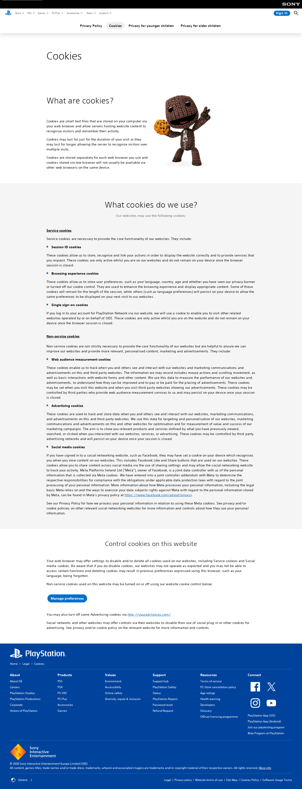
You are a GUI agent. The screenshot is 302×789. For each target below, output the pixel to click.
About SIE (16, 681)
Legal (25, 664)
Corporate (16, 705)
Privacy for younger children (151, 26)
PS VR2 (62, 693)
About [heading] (15, 675)
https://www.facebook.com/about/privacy (158, 495)
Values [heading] (110, 675)
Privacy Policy (91, 26)
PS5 (29, 13)
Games (41, 13)
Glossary (206, 711)
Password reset (163, 705)
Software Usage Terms (277, 780)
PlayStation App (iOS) (261, 715)
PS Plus (56, 13)
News (89, 13)
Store (18, 13)
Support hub (160, 681)
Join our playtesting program (266, 727)
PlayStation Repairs (165, 699)
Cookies (115, 26)
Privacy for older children (201, 26)
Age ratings (207, 693)
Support (103, 13)
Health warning (210, 699)
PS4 (60, 687)
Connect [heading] (254, 675)
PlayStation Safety (164, 687)
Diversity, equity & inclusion (123, 699)
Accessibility (113, 687)
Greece (23, 780)
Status (157, 693)
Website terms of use (209, 780)
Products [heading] (65, 675)
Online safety (113, 693)
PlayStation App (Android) (264, 721)
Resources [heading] (208, 675)
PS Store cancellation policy (218, 687)
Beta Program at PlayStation (266, 733)
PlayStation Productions (25, 699)
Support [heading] (159, 675)
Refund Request (163, 711)
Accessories (73, 13)
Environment (113, 681)
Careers (15, 687)
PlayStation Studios (22, 693)
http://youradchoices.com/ (149, 614)
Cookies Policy (250, 780)
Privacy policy (183, 780)
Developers (207, 705)
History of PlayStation (24, 711)
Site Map (231, 780)
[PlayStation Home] (8, 13)
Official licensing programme (219, 717)
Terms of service (211, 681)
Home (14, 664)
